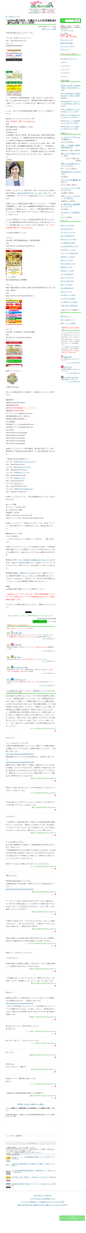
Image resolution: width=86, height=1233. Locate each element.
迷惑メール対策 (17, 563)
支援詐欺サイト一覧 (14, 16)
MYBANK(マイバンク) (21, 472)
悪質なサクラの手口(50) (67, 225)
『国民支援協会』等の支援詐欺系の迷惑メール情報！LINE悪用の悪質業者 (71, 96)
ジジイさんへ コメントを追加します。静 (70, 189)
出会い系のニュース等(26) (68, 295)
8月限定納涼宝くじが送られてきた (71, 173)
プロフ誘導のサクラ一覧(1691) (69, 302)
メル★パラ (64, 62)
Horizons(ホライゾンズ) (22, 467)
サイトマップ (65, 49)
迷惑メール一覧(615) (66, 284)
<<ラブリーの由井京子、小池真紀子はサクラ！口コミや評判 (42, 1202)
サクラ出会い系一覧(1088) (68, 298)
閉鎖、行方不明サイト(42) (68, 263)
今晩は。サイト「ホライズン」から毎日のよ (70, 197)
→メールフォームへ (67, 30)
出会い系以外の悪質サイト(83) (69, 246)
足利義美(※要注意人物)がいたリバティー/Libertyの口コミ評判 (34, 1184)
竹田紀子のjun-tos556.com (23, 489)
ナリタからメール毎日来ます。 (70, 213)
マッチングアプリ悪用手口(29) (69, 253)
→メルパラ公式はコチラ (48, 638)
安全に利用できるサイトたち (69, 59)
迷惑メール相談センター (67, 320)
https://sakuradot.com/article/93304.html (20, 762)
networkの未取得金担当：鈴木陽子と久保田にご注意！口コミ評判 (33, 1164)
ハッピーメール (65, 69)
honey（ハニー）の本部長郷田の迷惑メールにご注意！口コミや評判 (34, 1158)
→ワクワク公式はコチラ (48, 650)
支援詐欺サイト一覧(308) (68, 257)
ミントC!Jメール (65, 72)
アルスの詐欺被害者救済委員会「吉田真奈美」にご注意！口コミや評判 (34, 1171)
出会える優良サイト (36, 12)
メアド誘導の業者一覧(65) (68, 243)
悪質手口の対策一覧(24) (67, 281)
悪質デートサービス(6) (67, 277)
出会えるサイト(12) (66, 291)
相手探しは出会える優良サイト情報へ (30, 1104)
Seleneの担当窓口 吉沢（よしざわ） (30, 193)
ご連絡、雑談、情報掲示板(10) (69, 305)
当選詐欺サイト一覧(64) (67, 270)
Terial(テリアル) (19, 478)
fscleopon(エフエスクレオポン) (25, 462)
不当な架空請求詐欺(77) (67, 288)
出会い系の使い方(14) (67, 229)
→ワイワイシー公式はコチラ (47, 685)
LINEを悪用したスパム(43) (68, 250)
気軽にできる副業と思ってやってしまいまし (70, 165)
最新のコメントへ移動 (49, 29)
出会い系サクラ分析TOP (42, 1195)
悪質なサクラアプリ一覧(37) (68, 239)
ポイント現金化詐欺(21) (67, 274)
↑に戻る (72, 1217)
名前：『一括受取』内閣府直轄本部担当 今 (70, 146)
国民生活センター (66, 316)
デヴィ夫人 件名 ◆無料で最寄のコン (71, 181)
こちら (19, 1148)
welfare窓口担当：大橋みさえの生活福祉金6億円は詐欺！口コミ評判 (31, 21)
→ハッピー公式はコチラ (48, 673)
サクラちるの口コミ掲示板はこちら (42, 1199)
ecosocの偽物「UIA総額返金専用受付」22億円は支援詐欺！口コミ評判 (71, 88)
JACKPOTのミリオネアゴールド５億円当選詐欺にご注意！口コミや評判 (71, 104)
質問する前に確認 (66, 43)
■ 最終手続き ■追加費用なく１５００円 (70, 205)
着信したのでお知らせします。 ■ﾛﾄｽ (70, 155)
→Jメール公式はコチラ (48, 661)
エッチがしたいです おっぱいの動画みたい (70, 138)
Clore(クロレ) (18, 483)
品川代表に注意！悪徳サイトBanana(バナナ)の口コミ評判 (32, 1177)
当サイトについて (66, 40)
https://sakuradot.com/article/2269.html (19, 1003)
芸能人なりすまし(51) (67, 260)
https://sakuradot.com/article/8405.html (19, 754)
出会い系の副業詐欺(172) (68, 236)
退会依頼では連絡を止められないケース (37, 560)
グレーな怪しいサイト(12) (68, 232)
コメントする (72, 1219)
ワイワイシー (64, 76)
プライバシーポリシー (68, 46)
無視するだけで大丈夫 (28, 573)
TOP (6, 16)
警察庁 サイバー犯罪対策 (68, 323)
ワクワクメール (65, 66)
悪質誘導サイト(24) (66, 267)
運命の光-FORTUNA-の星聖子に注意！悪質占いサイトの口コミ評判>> (43, 1205)
